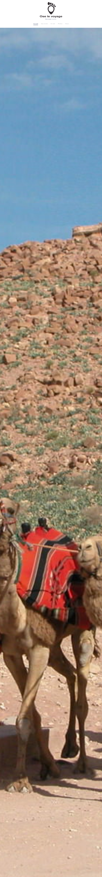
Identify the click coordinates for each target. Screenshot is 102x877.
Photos (60, 24)
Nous (67, 24)
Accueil (35, 24)
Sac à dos (44, 24)
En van (53, 24)
